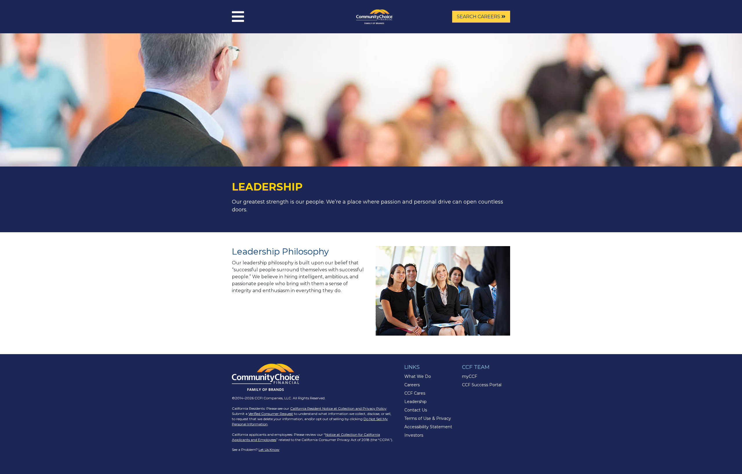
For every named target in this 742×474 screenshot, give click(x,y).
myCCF (469, 376)
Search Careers (479, 16)
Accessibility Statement (428, 426)
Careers (412, 384)
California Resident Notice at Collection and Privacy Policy (338, 408)
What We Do (417, 376)
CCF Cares (414, 393)
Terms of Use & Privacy (427, 418)
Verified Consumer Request (270, 413)
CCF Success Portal (481, 384)
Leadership (415, 401)
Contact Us (415, 410)
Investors (413, 435)
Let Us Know (269, 449)
